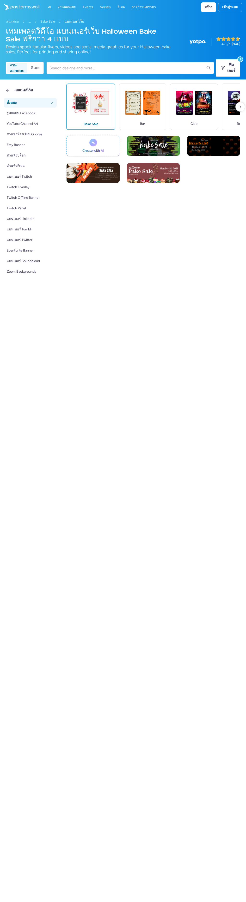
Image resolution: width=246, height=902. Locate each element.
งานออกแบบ (17, 68)
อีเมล (35, 68)
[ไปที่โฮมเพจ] (19, 7)
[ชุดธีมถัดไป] (240, 107)
